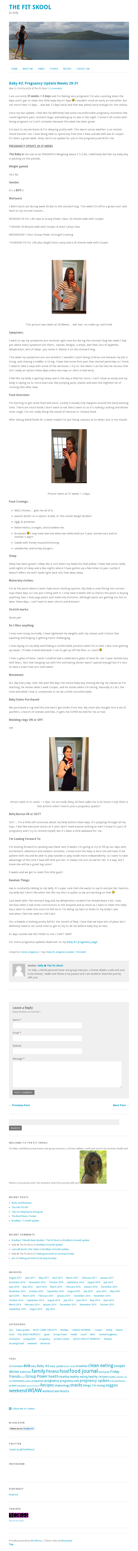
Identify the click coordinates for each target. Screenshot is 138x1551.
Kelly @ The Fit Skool (50, 965)
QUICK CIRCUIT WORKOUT (87, 1339)
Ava (11, 1330)
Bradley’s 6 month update (76, 1240)
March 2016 (56, 1286)
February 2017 (89, 1277)
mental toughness (108, 1334)
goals (47, 1334)
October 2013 (107, 1304)
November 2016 (37, 1282)
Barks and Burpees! (22, 1202)
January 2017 (107, 1277)
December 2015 (109, 1286)
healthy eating (79, 1376)
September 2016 (75, 1282)
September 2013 (17, 1309)
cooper (119, 1366)
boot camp (69, 1366)
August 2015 (74, 1291)
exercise (25, 1372)
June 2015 (101, 1291)
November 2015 (17, 1291)
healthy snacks (115, 1377)
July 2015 (88, 1291)
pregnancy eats (69, 1381)
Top (11, 1544)
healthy (64, 1376)
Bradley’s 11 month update (25, 1220)
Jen (13, 1258)
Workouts (45, 1343)
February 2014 (32, 1304)
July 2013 (50, 1309)
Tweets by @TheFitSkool (21, 1449)
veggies (111, 1385)
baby (33, 1366)
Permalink (81, 952)
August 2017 (15, 1277)
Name (17, 1019)
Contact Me (83, 69)
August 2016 (94, 1282)
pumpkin (21, 1385)
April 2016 (41, 1286)
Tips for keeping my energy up (27, 1211)
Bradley (64, 1330)
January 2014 (49, 1304)
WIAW (35, 1390)
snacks (76, 1385)
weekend (32, 1343)
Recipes (67, 69)
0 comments (56, 88)
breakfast (81, 1366)
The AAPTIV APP (20, 1207)
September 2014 (35, 1300)
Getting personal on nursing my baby (55, 1253)
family (24, 952)
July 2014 (68, 1300)
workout (48, 1391)
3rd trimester (16, 1366)
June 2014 (81, 1300)
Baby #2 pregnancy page (82, 942)
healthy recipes (98, 1376)
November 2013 (88, 1304)
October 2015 (36, 1291)
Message (19, 1058)
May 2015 (115, 1291)
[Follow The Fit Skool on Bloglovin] (22, 1429)
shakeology (62, 1385)
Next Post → (121, 1105)
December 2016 (17, 1282)
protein (13, 1385)
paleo (28, 1381)
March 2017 (72, 1277)
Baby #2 (51, 952)
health (74, 1334)
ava (26, 1365)
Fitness (54, 69)
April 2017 (57, 1277)
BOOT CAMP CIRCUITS (45, 1330)
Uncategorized (16, 1343)
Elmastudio (66, 1540)
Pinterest (13, 1494)
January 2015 (63, 1295)
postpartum (30, 1339)
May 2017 (44, 1277)
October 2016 (56, 1282)
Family (41, 69)
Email (17, 1032)
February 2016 (73, 1286)
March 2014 (15, 1304)
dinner (14, 1372)
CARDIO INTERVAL (81, 1330)
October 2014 (16, 1300)
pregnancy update (65, 952)
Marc (92, 1334)
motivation (14, 1339)
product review (61, 1339)
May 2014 (95, 1300)
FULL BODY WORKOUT (29, 1334)
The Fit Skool (30, 7)
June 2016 (14, 1286)
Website (17, 1045)
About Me (27, 69)
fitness (52, 1371)
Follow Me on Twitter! (24, 1408)
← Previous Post (19, 1105)
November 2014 (102, 1295)
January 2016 (90, 1286)
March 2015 (29, 1295)
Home (14, 69)
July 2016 (108, 1282)
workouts (61, 1391)
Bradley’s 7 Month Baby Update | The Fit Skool (35, 1240)
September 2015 (55, 1291)
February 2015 (46, 1295)
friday (114, 1372)
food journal (83, 1371)
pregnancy (33, 952)
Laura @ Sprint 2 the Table (25, 1249)
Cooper (98, 1330)
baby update (22, 1330)
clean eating (100, 1365)
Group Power (60, 1334)
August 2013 (36, 1309)
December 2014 (82, 1295)
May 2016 (28, 1286)
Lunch (84, 1334)
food (11, 1334)
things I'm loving (94, 1385)
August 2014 (53, 1300)
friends (14, 1376)
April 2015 (14, 1295)
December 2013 (68, 1304)
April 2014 (109, 1300)
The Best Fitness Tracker (24, 1216)
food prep (104, 1372)
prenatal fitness (117, 1381)
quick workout (33, 1386)
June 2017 (30, 1277)
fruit (23, 1377)
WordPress (36, 1540)
